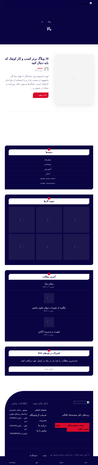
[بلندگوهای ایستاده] (22, 247)
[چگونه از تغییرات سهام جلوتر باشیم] (49, 298)
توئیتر (44, 455)
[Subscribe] (12, 369)
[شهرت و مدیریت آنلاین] (49, 322)
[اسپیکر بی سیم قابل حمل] (22, 220)
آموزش (47, 169)
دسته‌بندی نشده (47, 183)
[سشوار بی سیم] (49, 220)
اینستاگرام (33, 455)
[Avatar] (46, 69)
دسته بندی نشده (47, 178)
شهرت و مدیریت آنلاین (49, 331)
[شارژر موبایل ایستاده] (76, 247)
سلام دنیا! (49, 284)
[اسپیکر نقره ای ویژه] (49, 247)
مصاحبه (47, 164)
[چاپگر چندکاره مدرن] (76, 220)
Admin (40, 68)
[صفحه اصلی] (56, 22)
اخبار (48, 173)
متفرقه (47, 159)
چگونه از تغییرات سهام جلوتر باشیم (49, 307)
